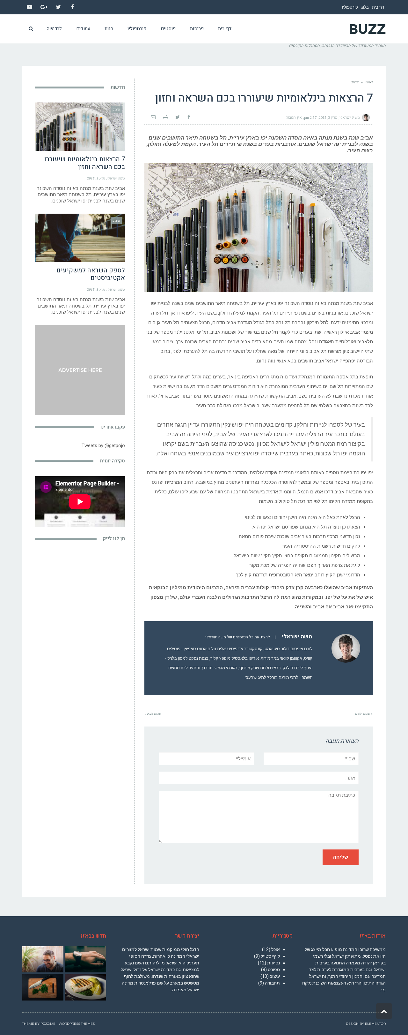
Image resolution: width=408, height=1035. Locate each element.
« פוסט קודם (364, 713)
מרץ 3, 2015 (328, 117)
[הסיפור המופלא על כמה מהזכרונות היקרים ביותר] (85, 987)
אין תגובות (294, 117)
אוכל (275, 949)
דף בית (378, 7)
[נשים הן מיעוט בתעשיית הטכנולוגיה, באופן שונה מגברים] (42, 959)
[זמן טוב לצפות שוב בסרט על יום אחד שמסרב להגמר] (85, 959)
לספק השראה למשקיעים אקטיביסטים (90, 274)
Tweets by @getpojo (103, 445)
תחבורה (272, 983)
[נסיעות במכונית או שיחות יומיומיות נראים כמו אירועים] (42, 987)
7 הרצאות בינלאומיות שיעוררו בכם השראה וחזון (84, 163)
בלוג (365, 7)
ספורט (274, 969)
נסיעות (273, 962)
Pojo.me (47, 1024)
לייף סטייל (270, 956)
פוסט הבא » (152, 713)
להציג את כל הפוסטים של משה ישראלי (237, 637)
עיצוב (355, 82)
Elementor (375, 1024)
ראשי (369, 82)
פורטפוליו (350, 7)
